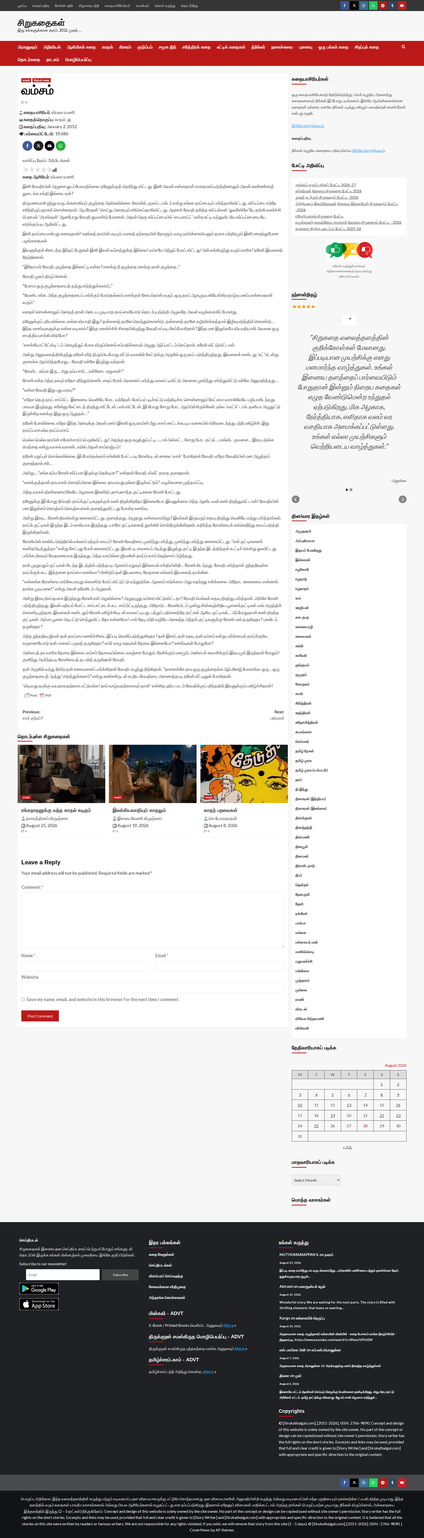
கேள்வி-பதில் (64, 5)
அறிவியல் (52, 47)
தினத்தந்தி (303, 827)
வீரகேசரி (302, 1028)
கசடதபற (302, 617)
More (229, 1325)
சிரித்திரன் (303, 703)
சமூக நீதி (167, 47)
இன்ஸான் (302, 560)
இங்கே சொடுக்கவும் (308, 125)
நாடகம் (52, 59)
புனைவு (305, 47)
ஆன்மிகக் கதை (81, 47)
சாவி (299, 693)
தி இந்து (301, 789)
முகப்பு (22, 5)
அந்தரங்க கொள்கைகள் (167, 1297)
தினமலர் (302, 856)
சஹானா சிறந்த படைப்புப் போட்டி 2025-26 (328, 228)
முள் (298, 1375)
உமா (298, 598)
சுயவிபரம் (142, 5)
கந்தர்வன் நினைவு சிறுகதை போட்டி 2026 (328, 190)
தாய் (298, 779)
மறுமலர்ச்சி (304, 961)
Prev (296, 499)
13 (349, 1105)
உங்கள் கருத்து (165, 5)
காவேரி (301, 655)
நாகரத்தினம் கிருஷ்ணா (47, 818)
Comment (32, 887)
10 (300, 1105)
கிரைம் (125, 47)
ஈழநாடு (301, 579)
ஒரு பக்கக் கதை (333, 47)
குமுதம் (301, 674)
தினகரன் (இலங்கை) (311, 808)
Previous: (33, 715)
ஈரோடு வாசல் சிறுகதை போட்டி (319, 216)
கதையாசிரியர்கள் (117, 5)
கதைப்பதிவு (40, 5)
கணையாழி (304, 626)
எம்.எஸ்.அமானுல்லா (326, 1350)
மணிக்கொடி (304, 951)
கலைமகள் (303, 636)
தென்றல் (301, 884)
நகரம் (329, 1254)
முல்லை (301, 990)
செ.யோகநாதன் (223, 818)
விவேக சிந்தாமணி (309, 1018)
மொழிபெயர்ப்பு (78, 59)
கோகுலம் (302, 684)
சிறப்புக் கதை (367, 47)
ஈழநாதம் (302, 588)
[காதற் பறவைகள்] (244, 774)
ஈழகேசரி (302, 569)
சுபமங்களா (303, 732)
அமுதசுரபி (303, 531)
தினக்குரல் (303, 818)
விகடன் (301, 1009)
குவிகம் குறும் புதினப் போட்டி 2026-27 (325, 184)
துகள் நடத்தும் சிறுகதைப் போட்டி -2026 (326, 197)
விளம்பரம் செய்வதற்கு (166, 1276)
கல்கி (299, 646)
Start (347, 489)
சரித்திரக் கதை (196, 47)
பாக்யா (300, 923)
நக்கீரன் (301, 913)
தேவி (299, 904)
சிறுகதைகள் (41, 23)
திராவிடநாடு (305, 865)
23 (398, 1115)
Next (403, 499)
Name (28, 955)
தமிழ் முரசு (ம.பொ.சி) (311, 770)
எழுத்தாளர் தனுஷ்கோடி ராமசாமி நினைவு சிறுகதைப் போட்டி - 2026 (348, 222)
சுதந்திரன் (303, 712)
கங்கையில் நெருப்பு (310, 1318)
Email (161, 955)
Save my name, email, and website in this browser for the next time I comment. (102, 999)
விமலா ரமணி (63, 112)
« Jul (347, 1147)
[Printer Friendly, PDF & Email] (38, 695)
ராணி (299, 999)
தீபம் (298, 875)
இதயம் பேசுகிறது (308, 550)
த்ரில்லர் (258, 47)
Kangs (284, 1318)
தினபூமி (301, 846)
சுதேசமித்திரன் (306, 722)
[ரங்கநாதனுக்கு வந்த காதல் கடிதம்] (61, 774)
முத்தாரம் (302, 980)
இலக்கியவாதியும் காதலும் (139, 810)
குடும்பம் (145, 47)
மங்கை (300, 932)
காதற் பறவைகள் (221, 810)
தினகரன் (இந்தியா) (310, 798)
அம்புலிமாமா (305, 540)
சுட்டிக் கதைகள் (231, 47)
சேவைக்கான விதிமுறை (167, 1286)
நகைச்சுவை (282, 47)
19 (333, 1115)
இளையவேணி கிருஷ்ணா (139, 818)
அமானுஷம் (27, 47)
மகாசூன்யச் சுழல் (312, 1286)
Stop (351, 489)
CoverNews (200, 1529)
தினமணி (302, 837)
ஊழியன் (302, 607)
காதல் (107, 47)
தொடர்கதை (29, 59)
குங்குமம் (302, 665)
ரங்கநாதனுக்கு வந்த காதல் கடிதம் (56, 810)
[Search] (403, 47)
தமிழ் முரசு (303, 760)
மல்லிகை (302, 970)
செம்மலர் (302, 741)
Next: (277, 715)
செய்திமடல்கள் (160, 1265)
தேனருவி (302, 894)
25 (316, 1125)
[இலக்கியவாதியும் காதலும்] (153, 774)
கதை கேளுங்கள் (161, 1254)
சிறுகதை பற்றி (89, 5)
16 (398, 1105)
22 (382, 1115)
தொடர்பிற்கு (189, 5)
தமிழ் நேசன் (304, 751)
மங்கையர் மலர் (306, 942)
